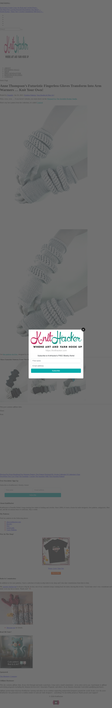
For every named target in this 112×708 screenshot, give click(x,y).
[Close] (83, 329)
